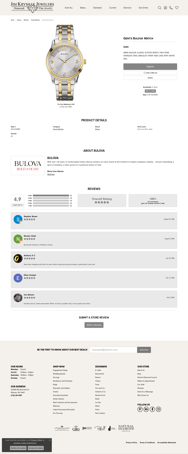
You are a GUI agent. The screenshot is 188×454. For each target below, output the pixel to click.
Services (127, 8)
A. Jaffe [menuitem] (98, 370)
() (71, 195)
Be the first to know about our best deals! (62, 349)
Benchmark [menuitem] (99, 374)
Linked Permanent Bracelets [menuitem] (64, 410)
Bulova (97, 129)
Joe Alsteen (29, 295)
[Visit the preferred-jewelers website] (100, 428)
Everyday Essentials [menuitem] (60, 395)
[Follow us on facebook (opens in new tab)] (152, 409)
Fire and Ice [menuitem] (100, 388)
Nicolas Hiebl (30, 236)
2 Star (30, 203)
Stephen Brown (30, 216)
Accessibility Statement (166, 443)
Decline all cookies (18, 448)
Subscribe (144, 350)
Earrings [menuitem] (56, 377)
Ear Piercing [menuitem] (57, 413)
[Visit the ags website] (62, 428)
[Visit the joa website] (112, 428)
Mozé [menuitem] (97, 406)
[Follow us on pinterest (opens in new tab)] (140, 409)
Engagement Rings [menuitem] (60, 370)
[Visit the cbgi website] (76, 428)
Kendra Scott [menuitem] (100, 395)
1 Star (30, 206)
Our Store (143, 8)
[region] (65, 62)
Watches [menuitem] (56, 406)
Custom (112, 8)
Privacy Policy (131, 443)
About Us (141, 370)
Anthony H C (29, 255)
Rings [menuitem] (55, 385)
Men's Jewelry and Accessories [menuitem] (65, 402)
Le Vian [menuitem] (98, 402)
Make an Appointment (146, 381)
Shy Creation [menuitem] (100, 413)
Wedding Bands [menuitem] (59, 374)
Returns (150, 78)
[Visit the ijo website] (87, 428)
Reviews (140, 388)
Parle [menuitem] (97, 410)
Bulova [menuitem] (97, 377)
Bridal (83, 8)
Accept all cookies (36, 448)
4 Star (30, 198)
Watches (51, 174)
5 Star (30, 195)
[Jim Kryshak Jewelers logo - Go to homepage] (32, 7)
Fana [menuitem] (97, 385)
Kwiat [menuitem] (97, 399)
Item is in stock (150, 91)
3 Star (30, 201)
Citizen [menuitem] (97, 381)
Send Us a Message (145, 392)
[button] (159, 7)
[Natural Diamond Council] (126, 428)
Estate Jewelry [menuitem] (58, 399)
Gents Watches (58, 129)
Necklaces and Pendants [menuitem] (62, 381)
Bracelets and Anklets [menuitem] (61, 388)
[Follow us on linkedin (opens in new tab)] (146, 409)
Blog (139, 374)
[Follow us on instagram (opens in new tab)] (158, 409)
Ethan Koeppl (30, 275)
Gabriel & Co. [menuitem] (100, 392)
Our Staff (140, 385)
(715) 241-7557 (66, 107)
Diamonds (97, 8)
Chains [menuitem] (55, 392)
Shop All (69, 8)
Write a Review (94, 325)
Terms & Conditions (147, 443)
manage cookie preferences (25, 443)
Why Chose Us (142, 395)
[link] (171, 7)
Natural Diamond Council (147, 377)
